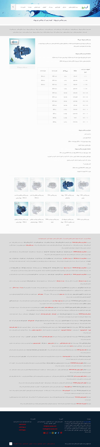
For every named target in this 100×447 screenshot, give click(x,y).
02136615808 (22, 427)
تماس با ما (15, 443)
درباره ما (20, 443)
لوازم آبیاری (40, 443)
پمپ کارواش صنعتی (51, 443)
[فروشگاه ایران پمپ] (85, 7)
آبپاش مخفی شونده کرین (47, 336)
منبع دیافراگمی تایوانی (49, 307)
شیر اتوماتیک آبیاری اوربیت (66, 330)
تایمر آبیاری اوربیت (83, 330)
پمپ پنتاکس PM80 (52, 195)
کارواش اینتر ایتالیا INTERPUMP (76, 363)
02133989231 (22, 424)
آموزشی (30, 443)
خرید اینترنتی (25, 443)
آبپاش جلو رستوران (36, 343)
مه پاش (44, 443)
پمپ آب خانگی (15, 287)
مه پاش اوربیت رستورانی (36, 330)
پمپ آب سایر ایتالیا (60, 281)
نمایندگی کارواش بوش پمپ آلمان (80, 376)
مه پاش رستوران (51, 343)
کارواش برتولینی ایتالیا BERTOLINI (76, 369)
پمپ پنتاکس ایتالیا (29, 245)
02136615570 (22, 430)
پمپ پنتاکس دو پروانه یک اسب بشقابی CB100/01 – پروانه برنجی (67, 222)
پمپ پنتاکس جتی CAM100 (83, 219)
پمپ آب (21, 287)
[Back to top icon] (10, 443)
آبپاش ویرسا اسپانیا (66, 356)
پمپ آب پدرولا (66, 268)
